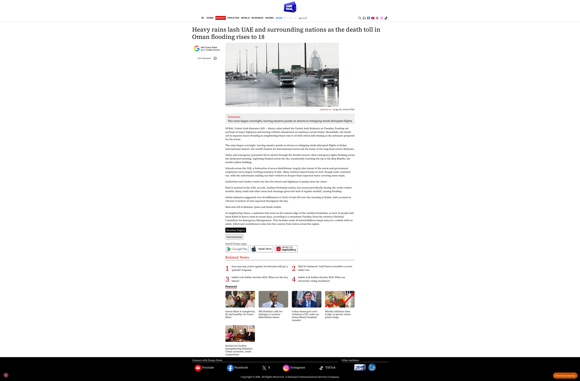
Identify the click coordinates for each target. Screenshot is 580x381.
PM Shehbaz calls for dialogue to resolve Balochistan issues (270, 314)
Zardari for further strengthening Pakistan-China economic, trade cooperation (239, 350)
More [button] (280, 18)
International (234, 236)
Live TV (291, 18)
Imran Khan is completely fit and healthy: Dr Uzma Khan (240, 314)
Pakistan (233, 18)
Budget (221, 18)
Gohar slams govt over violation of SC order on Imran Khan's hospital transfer (305, 316)
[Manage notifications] (5, 375)
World (245, 18)
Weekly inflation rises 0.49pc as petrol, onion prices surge (338, 314)
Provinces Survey (565, 375)
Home (210, 18)
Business (257, 18)
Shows (269, 18)
